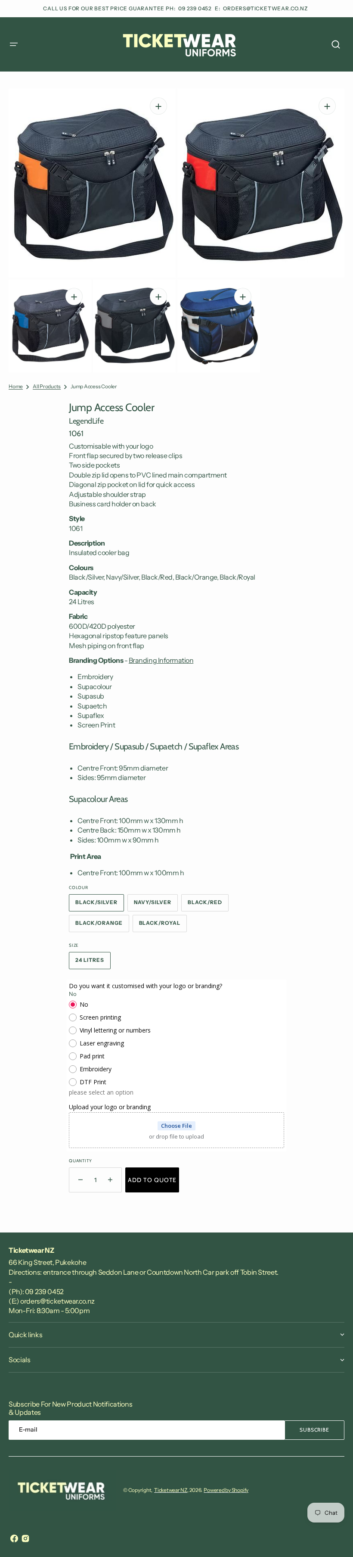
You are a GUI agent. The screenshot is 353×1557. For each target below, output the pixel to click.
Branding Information (161, 660)
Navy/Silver (156, 905)
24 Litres (93, 963)
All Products (47, 386)
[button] (13, 44)
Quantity (80, 1161)
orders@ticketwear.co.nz (265, 8)
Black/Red (208, 905)
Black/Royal (163, 926)
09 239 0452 (195, 8)
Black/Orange (102, 926)
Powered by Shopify (226, 1490)
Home (16, 386)
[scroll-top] (334, 1538)
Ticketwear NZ (170, 1490)
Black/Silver (99, 905)
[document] (176, 231)
